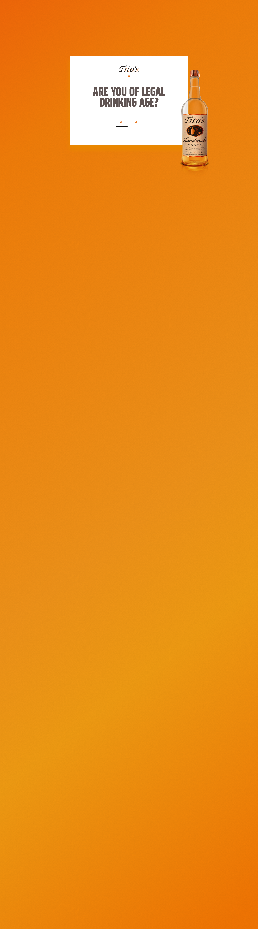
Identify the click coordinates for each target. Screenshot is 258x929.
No (136, 122)
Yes (122, 122)
